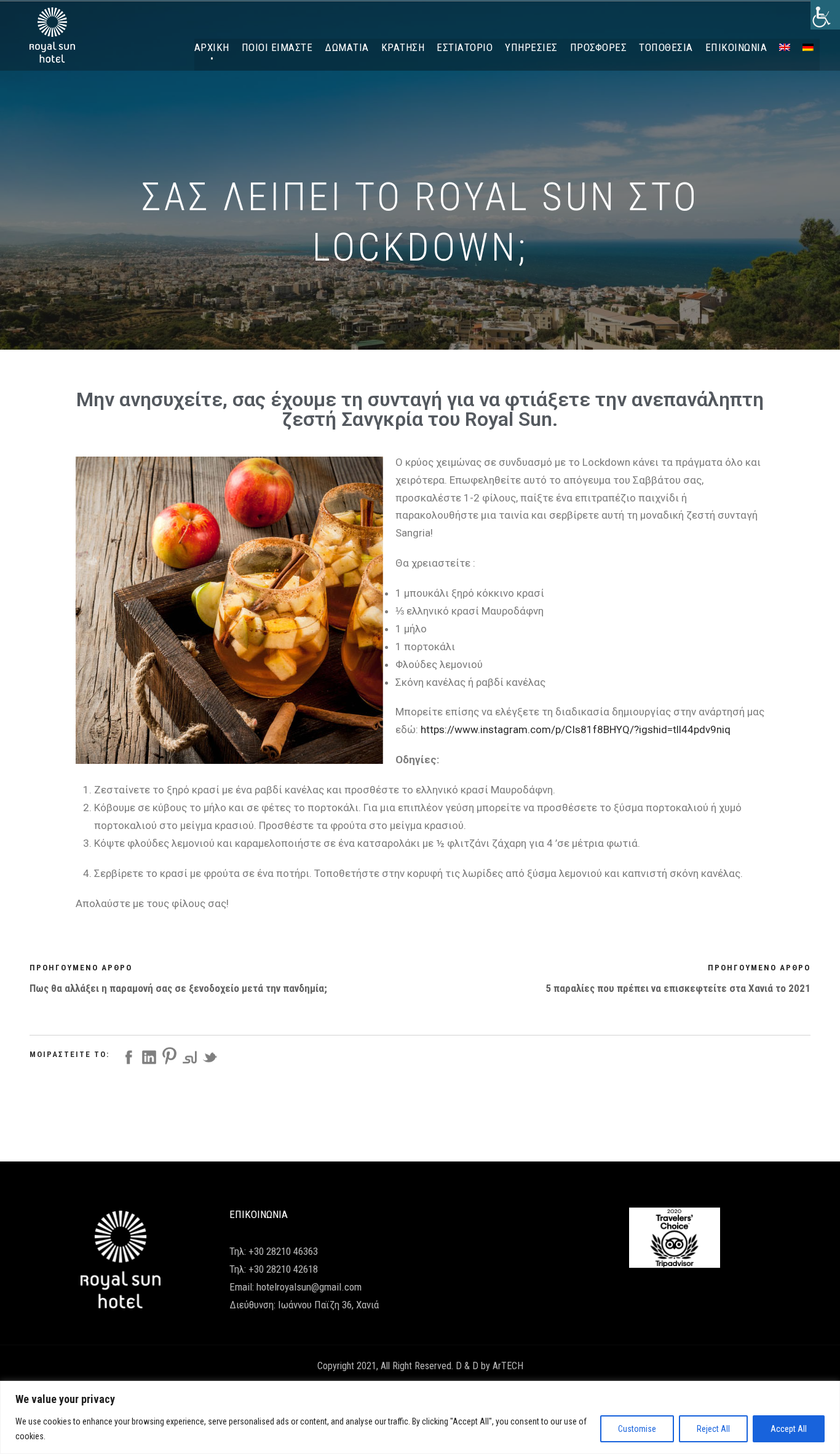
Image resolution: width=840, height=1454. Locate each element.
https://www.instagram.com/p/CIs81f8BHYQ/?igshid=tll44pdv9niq (576, 729)
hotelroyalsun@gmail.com (309, 1287)
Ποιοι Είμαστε (277, 47)
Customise (637, 1429)
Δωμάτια (347, 47)
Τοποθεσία (666, 47)
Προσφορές (598, 47)
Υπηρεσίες (531, 47)
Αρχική (211, 47)
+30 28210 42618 (283, 1269)
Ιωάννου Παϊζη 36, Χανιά (328, 1305)
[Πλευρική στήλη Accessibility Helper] (825, 14)
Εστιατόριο (465, 47)
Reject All (713, 1429)
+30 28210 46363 (283, 1251)
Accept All (789, 1429)
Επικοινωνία (736, 47)
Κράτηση (403, 47)
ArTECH (508, 1366)
